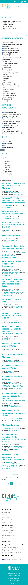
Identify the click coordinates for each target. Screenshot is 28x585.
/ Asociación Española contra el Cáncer (12, 367)
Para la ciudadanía (7, 510)
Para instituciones (7, 555)
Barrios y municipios (8, 528)
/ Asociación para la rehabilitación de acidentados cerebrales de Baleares (14, 438)
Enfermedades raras (9, 257)
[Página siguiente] (19, 483)
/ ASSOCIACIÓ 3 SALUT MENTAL (12, 356)
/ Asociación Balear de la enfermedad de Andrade (13, 247)
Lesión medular (7, 295)
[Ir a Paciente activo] (7, 6)
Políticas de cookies (14, 575)
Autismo (5, 389)
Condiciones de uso (14, 573)
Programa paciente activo (10, 550)
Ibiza (7, 217)
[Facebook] (19, 1)
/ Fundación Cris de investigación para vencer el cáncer (13, 413)
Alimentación (6, 515)
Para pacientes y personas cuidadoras (13, 545)
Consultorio (13, 272)
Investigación (15, 253)
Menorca (9, 191)
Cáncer (4, 231)
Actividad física (6, 512)
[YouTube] (25, 2)
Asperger (18, 388)
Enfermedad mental (16, 361)
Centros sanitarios (7, 533)
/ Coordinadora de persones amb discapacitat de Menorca (13, 457)
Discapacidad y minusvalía (11, 218)
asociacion (6, 419)
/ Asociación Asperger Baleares (12, 378)
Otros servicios (16, 192)
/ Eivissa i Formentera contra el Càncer (11, 344)
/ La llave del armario (11, 425)
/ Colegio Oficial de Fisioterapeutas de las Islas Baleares (12, 315)
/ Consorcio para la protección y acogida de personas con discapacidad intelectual (13, 329)
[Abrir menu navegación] (23, 6)
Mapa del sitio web (14, 578)
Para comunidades (8, 525)
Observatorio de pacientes (10, 547)
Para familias (6, 541)
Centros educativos (8, 530)
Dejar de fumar (6, 522)
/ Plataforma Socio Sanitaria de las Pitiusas (12, 212)
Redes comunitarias (8, 538)
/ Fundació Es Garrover (12, 236)
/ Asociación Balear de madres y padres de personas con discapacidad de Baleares (13, 397)
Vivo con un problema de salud (11, 552)
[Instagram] (22, 1)
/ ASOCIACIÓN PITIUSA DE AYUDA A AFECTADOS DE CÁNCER (14, 224)
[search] (19, 6)
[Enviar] (24, 12)
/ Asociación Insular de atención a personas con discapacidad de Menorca (13, 200)
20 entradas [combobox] (14, 474)
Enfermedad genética (9, 256)
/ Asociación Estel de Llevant (11, 300)
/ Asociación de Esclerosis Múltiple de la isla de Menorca (13, 185)
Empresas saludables (8, 535)
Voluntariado (20, 194)
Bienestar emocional (8, 520)
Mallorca (9, 239)
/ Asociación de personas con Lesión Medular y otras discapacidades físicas (13, 282)
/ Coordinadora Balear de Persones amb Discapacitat (13, 263)
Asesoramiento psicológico (11, 384)
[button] (14, 17)
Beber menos (6, 517)
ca (11, 1)
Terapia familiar (17, 385)
